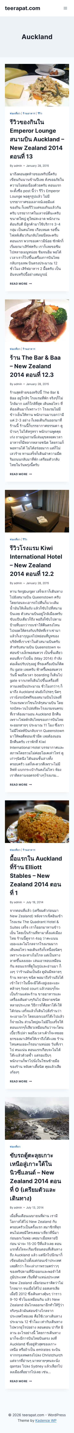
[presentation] (37, 85)
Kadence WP (46, 1420)
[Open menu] (65, 8)
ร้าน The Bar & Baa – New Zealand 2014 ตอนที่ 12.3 (35, 366)
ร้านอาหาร (29, 113)
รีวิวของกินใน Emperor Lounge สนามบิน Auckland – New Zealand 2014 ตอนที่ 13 (37, 139)
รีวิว (40, 113)
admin (18, 165)
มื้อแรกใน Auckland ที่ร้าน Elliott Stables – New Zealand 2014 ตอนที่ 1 (36, 875)
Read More (21, 283)
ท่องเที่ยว (15, 113)
